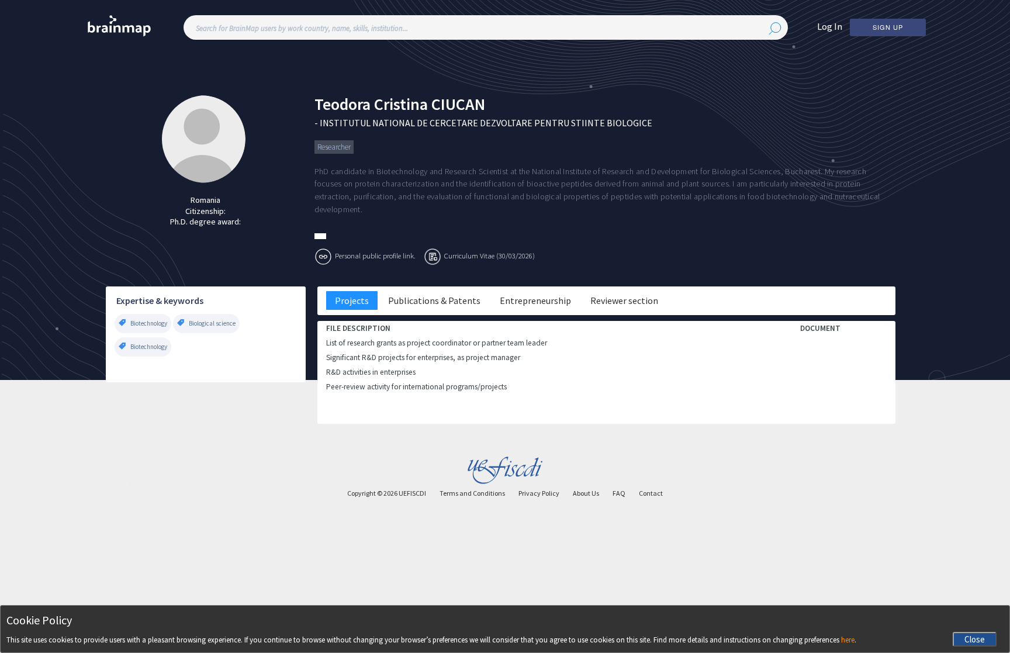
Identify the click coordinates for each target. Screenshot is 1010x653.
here (848, 640)
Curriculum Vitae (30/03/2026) (489, 255)
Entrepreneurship (535, 300)
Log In (829, 26)
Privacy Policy (538, 493)
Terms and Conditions (472, 493)
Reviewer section (624, 300)
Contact (651, 493)
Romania (205, 200)
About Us (586, 493)
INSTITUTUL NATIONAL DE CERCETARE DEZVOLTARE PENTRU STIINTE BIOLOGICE (486, 122)
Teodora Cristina (371, 104)
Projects (352, 300)
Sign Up (888, 27)
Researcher (334, 147)
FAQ (619, 493)
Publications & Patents (434, 300)
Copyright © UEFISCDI (386, 493)
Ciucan (458, 104)
